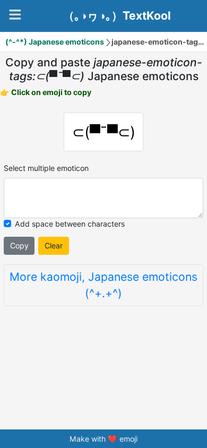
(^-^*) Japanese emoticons (54, 41)
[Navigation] (15, 14)
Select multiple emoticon (46, 168)
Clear (54, 245)
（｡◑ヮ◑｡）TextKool (117, 16)
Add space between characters (70, 223)
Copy (19, 245)
